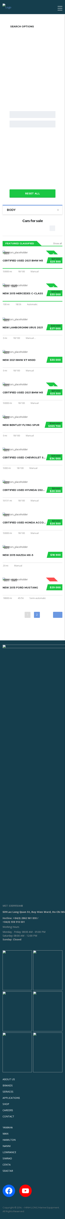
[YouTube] (25, 1191)
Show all (57, 243)
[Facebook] (9, 1191)
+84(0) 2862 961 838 (25, 918)
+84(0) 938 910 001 (14, 921)
